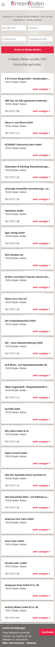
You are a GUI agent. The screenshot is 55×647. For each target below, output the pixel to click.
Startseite (8, 16)
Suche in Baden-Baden (27, 49)
